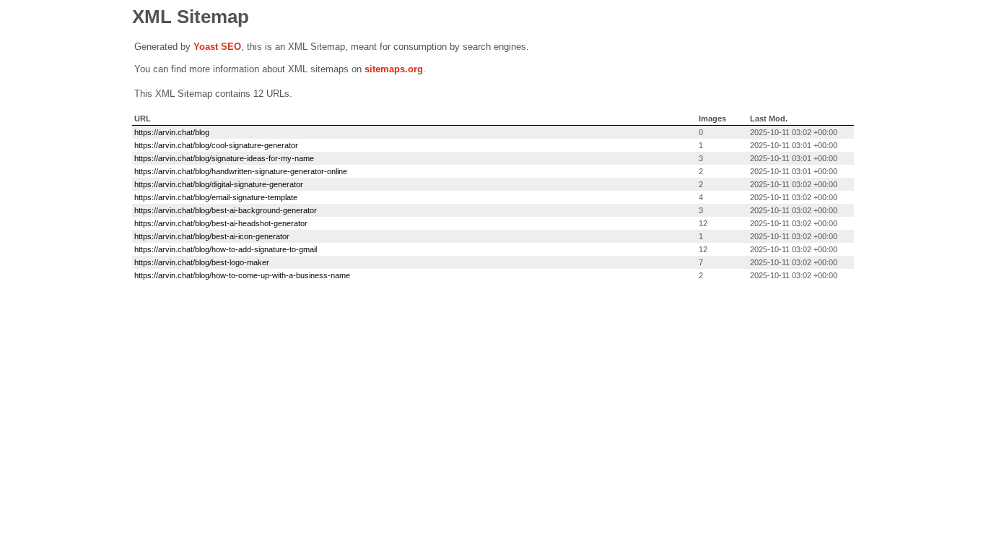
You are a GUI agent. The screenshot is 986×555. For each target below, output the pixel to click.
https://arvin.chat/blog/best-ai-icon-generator (211, 236)
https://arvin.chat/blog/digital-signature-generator (218, 184)
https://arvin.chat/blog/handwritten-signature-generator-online (240, 171)
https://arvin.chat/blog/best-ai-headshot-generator (220, 223)
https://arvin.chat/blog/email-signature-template (215, 197)
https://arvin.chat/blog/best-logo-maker (201, 262)
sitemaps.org (394, 69)
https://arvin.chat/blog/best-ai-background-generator (225, 210)
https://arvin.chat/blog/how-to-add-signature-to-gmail (225, 249)
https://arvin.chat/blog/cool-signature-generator (216, 145)
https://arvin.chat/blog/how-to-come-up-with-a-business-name (242, 275)
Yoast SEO (217, 46)
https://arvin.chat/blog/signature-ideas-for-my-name (224, 158)
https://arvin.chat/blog (171, 132)
